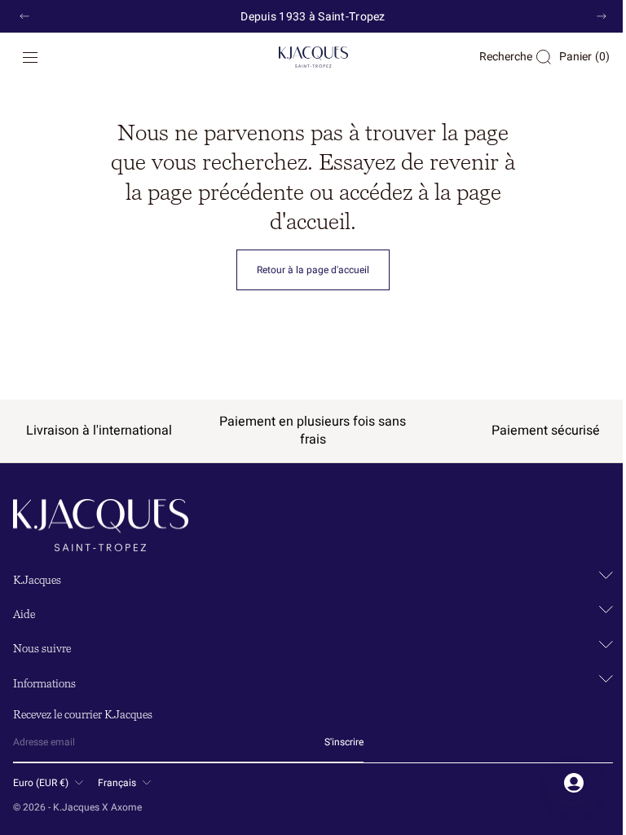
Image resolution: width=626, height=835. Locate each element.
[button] (30, 57)
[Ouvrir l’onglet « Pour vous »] (561, 782)
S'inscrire (344, 742)
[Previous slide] (24, 16)
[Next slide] (601, 16)
